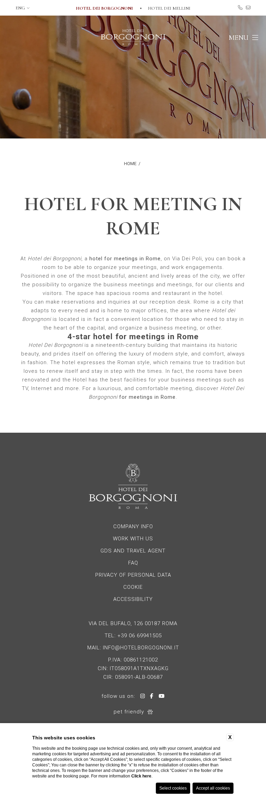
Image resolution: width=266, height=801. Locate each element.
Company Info (133, 526)
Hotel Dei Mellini (169, 8)
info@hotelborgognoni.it (141, 648)
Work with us (133, 539)
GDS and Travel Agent (133, 551)
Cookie (133, 587)
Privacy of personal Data (133, 575)
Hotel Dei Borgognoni (105, 8)
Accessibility (133, 599)
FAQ (133, 563)
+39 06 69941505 (139, 635)
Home (130, 163)
